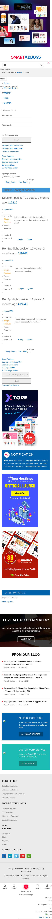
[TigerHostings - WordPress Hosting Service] (20, 500)
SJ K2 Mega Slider (10, 168)
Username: (7, 115)
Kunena (16, 385)
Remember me (11, 135)
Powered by (7, 385)
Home (5, 888)
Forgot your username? (13, 148)
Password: (7, 125)
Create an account (11, 151)
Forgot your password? (13, 145)
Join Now (26, 639)
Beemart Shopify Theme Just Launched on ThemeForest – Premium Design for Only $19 (27, 689)
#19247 (22, 253)
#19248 (22, 304)
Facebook (4, 856)
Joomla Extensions (10, 162)
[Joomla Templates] (26, 57)
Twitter (16, 856)
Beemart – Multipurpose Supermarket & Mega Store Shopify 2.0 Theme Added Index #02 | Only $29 (25, 676)
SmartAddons (7, 156)
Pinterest (22, 856)
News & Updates (9, 668)
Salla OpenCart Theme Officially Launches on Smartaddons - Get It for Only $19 (22, 662)
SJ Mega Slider (8, 165)
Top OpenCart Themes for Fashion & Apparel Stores (25, 702)
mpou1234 (8, 209)
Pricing (14, 888)
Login (36, 12)
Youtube (29, 856)
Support (47, 888)
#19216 (12, 202)
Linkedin (10, 856)
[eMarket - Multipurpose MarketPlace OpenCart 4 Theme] (20, 554)
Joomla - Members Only (12, 159)
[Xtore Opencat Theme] (20, 418)
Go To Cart (21, 885)
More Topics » (7, 602)
